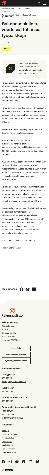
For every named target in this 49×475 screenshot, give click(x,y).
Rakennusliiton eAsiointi (16, 355)
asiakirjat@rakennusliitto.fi (14, 382)
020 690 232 (7, 392)
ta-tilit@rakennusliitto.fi (12, 418)
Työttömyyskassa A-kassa (16, 361)
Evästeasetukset (9, 453)
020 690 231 (7, 378)
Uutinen (6, 49)
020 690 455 (7, 401)
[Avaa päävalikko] (45, 3)
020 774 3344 (8, 415)
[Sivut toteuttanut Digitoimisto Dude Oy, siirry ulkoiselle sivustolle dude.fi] (7, 471)
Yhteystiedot (16, 348)
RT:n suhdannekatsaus (12, 248)
